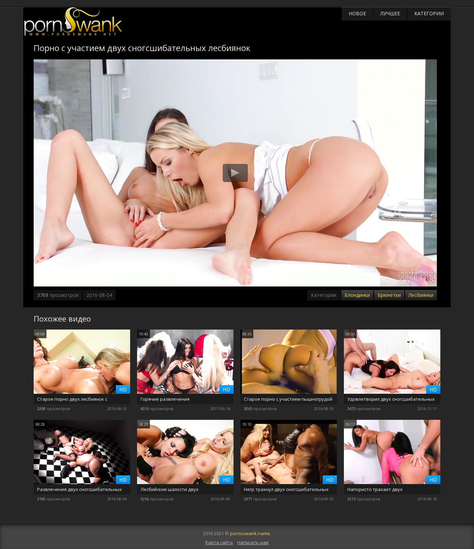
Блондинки (357, 295)
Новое (357, 13)
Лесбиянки (420, 295)
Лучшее (390, 13)
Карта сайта (219, 542)
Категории (429, 13)
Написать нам (253, 542)
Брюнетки (389, 295)
